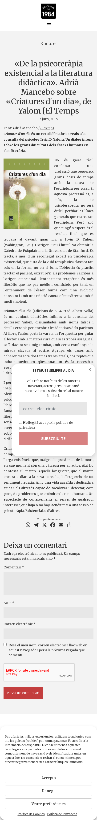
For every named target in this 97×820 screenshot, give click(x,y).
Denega (49, 791)
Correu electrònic (20, 624)
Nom (9, 603)
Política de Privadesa (62, 814)
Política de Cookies (31, 814)
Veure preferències (49, 804)
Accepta (48, 778)
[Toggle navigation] (49, 23)
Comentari (14, 567)
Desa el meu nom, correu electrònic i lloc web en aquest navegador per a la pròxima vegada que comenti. (47, 650)
